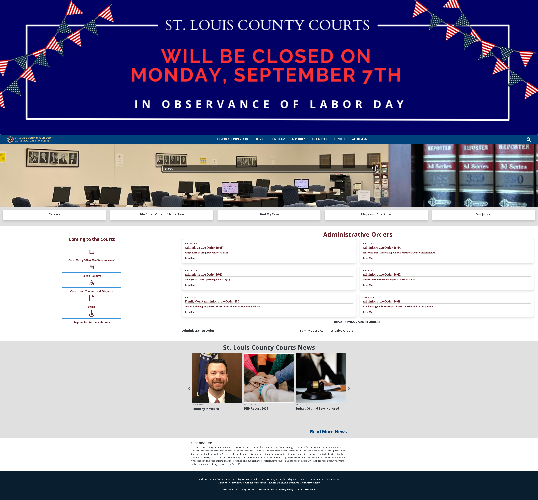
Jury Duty (298, 139)
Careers (222, 482)
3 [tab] (266, 426)
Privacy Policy (286, 489)
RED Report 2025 (204, 408)
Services (339, 139)
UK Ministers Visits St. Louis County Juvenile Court (317, 410)
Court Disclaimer (307, 489)
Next (349, 388)
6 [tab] (279, 426)
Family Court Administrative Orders (326, 330)
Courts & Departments (232, 139)
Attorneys (359, 139)
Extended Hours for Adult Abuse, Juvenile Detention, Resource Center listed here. (276, 482)
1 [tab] (258, 426)
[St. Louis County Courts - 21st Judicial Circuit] (30, 139)
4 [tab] (271, 426)
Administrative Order (198, 330)
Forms (259, 139)
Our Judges (319, 139)
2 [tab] (262, 426)
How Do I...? (277, 139)
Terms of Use (266, 489)
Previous (189, 388)
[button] (529, 139)
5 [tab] (275, 426)
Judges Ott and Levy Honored (265, 408)
